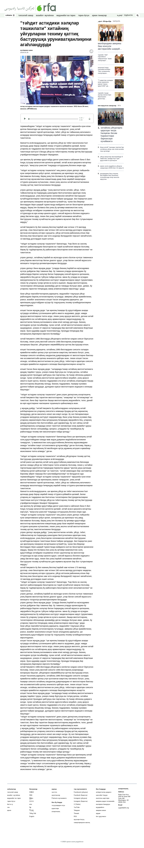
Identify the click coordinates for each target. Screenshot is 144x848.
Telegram (77, 810)
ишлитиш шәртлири (102, 798)
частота (54, 792)
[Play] (25, 119)
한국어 (31, 801)
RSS (75, 816)
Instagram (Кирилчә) (80, 801)
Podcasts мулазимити (59, 798)
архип (9, 810)
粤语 (30, 795)
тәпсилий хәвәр (25, 15)
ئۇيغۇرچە (119, 15)
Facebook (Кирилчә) (80, 795)
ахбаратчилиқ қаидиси (103, 792)
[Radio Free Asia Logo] (30, 7)
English (31, 816)
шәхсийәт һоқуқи (101, 795)
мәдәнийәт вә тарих (65, 15)
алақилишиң (56, 811)
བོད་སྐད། (31, 810)
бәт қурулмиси (101, 816)
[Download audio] (89, 118)
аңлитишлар (56, 795)
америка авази (101, 810)
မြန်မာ (31, 798)
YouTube (77, 807)
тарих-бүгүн (83, 15)
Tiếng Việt (32, 813)
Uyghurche (128, 15)
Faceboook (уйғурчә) (81, 792)
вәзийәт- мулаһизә (45, 15)
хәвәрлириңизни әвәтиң (82, 822)
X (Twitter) (77, 804)
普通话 (31, 792)
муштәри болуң (79, 819)
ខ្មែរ (30, 807)
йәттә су (10, 804)
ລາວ (30, 804)
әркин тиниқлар (99, 15)
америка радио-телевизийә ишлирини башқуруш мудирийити (105, 804)
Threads (76, 813)
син (8, 807)
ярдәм (98, 813)
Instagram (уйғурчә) (80, 798)
